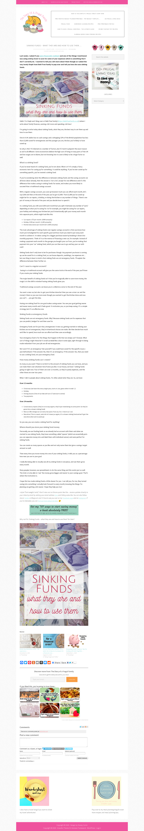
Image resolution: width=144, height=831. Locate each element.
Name (21, 751)
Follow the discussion (86, 727)
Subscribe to (23, 758)
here (56, 495)
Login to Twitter (69, 749)
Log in (98, 828)
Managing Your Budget (75, 720)
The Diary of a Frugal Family (34, 22)
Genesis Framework (79, 828)
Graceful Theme (63, 828)
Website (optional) (70, 751)
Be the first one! (44, 731)
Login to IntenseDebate (47, 749)
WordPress (91, 828)
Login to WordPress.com (58, 749)
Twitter (26, 498)
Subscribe (72, 679)
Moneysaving (84, 720)
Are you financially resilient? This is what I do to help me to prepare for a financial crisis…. (53, 651)
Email (43, 751)
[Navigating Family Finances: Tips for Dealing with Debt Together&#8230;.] (77, 641)
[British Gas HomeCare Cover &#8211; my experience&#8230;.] (30, 641)
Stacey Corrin (82, 825)
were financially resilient (49, 56)
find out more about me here (48, 501)
